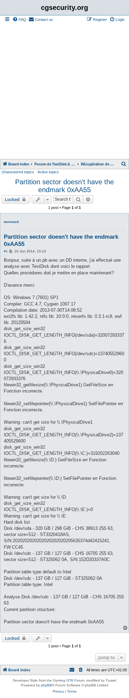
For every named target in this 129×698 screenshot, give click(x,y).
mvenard (11, 222)
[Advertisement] (64, 91)
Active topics (48, 172)
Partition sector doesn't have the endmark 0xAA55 (64, 186)
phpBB (46, 685)
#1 (6, 251)
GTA (69, 680)
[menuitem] (19, 19)
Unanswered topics (18, 172)
